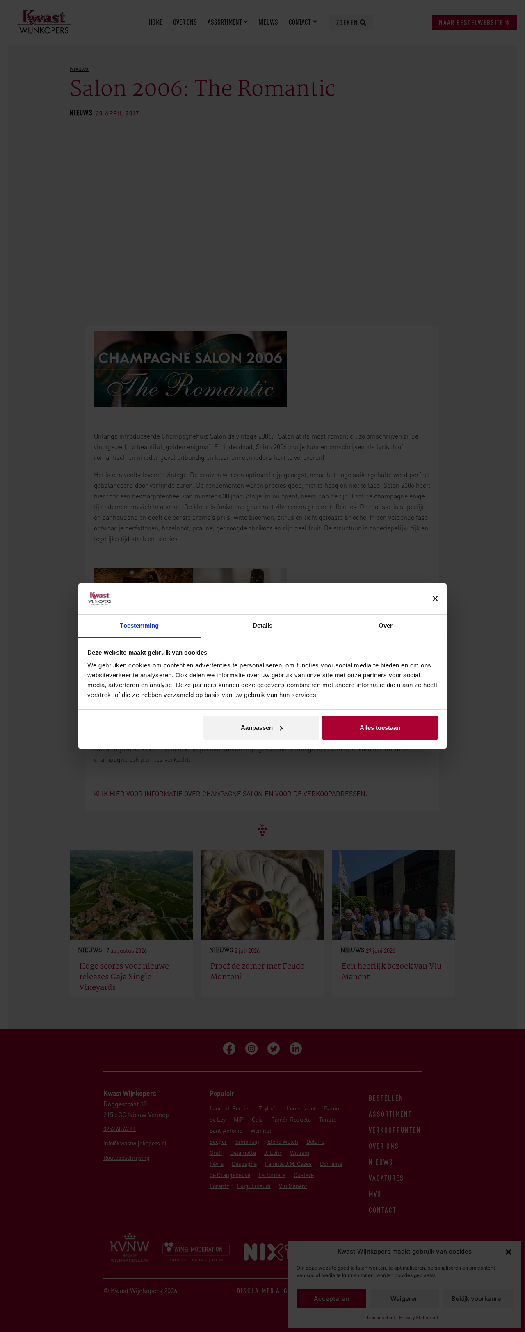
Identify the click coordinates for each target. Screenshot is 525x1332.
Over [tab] (386, 625)
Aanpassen (257, 727)
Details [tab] (263, 625)
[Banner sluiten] (435, 598)
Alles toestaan (380, 727)
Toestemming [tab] (139, 625)
